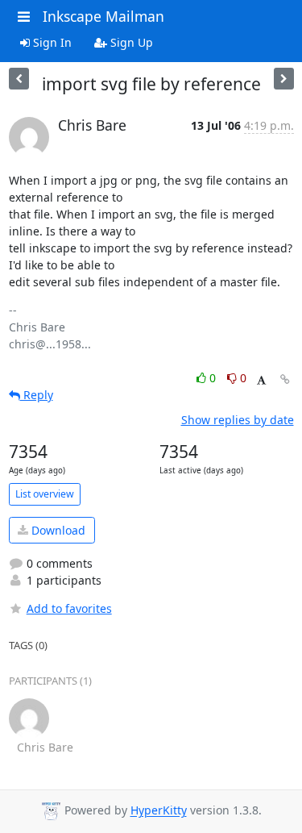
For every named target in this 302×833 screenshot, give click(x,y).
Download (56, 530)
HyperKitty (158, 810)
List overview (44, 494)
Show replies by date (237, 419)
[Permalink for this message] (285, 379)
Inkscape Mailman (103, 16)
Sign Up (130, 42)
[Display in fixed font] (261, 380)
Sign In (51, 42)
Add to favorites (69, 608)
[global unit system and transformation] (19, 79)
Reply (36, 394)
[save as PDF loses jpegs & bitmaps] (284, 79)
